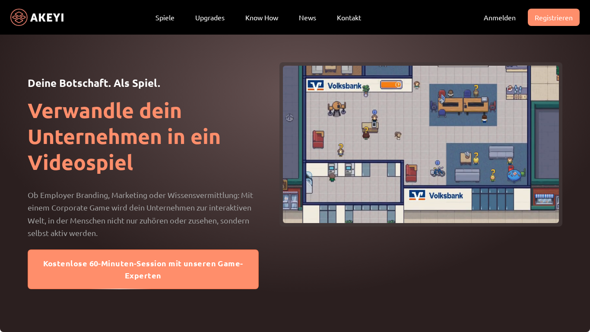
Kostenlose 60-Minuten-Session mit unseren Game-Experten (143, 269)
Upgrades (210, 17)
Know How (261, 17)
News (307, 17)
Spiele (164, 17)
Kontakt (349, 17)
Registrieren (554, 17)
